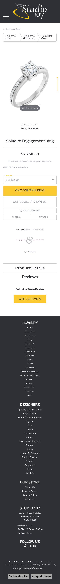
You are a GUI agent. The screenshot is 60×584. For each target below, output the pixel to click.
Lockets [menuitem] (30, 391)
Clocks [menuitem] (30, 379)
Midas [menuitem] (30, 449)
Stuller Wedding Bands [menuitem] (30, 417)
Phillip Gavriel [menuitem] (30, 457)
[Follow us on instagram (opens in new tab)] (30, 547)
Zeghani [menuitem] (30, 421)
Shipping (16, 217)
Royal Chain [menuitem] (30, 413)
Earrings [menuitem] (30, 347)
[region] (30, 85)
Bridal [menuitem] (30, 327)
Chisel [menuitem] (29, 437)
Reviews (30, 276)
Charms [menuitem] (30, 367)
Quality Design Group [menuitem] (30, 409)
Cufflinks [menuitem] (30, 351)
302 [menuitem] (30, 425)
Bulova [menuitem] (30, 445)
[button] (20, 104)
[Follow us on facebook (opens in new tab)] (25, 547)
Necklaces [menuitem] (30, 335)
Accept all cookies (41, 576)
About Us (30, 487)
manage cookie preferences (27, 568)
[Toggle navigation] (6, 18)
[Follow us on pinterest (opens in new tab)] (34, 547)
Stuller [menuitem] (30, 461)
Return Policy (30, 495)
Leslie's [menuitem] (30, 473)
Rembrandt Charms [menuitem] (30, 441)
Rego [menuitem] (30, 469)
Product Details (30, 267)
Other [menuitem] (30, 363)
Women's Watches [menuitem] (30, 375)
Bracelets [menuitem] (30, 331)
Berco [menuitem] (30, 429)
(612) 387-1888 (30, 128)
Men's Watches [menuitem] (30, 371)
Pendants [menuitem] (30, 343)
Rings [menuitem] (30, 339)
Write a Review (30, 299)
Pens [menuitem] (30, 359)
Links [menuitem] (30, 395)
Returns (43, 217)
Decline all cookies (18, 576)
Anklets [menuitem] (30, 355)
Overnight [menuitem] (30, 465)
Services (30, 499)
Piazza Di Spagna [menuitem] (30, 453)
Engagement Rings (13, 29)
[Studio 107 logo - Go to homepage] (30, 11)
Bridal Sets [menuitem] (30, 387)
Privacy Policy (30, 491)
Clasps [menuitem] (30, 383)
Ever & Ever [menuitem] (30, 433)
